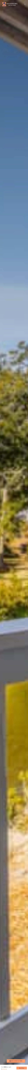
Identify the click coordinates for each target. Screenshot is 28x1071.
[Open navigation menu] (25, 4)
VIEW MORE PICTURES (16, 1061)
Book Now (21, 1068)
